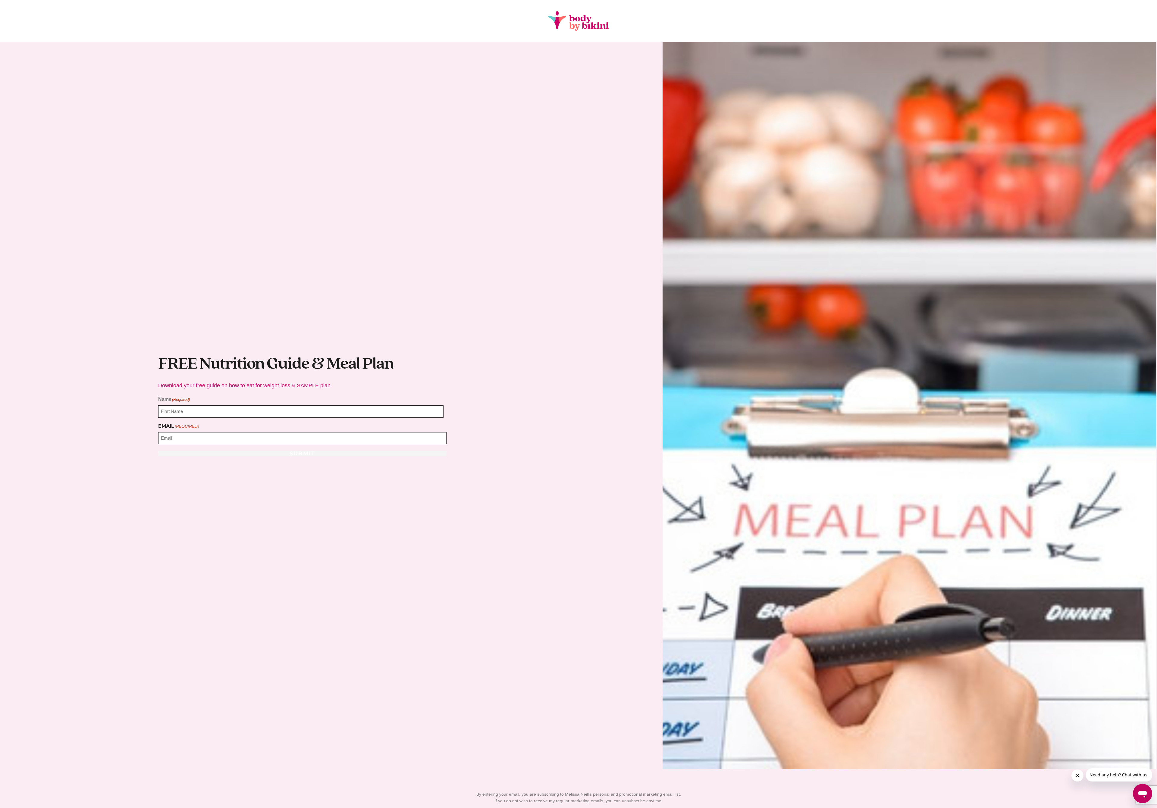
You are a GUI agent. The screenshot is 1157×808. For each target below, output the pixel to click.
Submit (302, 453)
